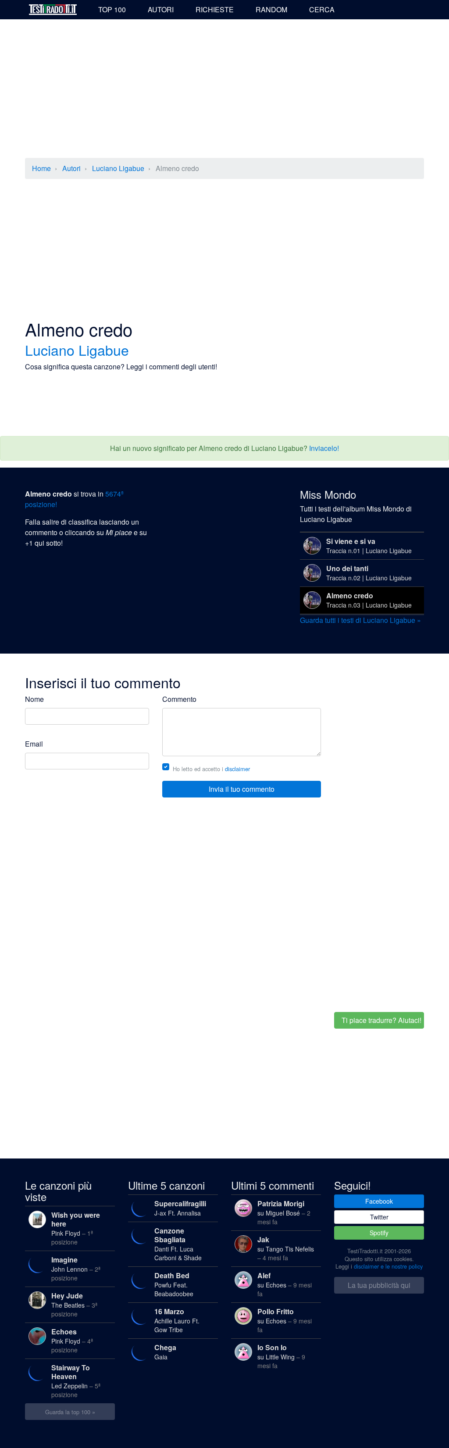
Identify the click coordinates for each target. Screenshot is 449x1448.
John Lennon (75, 1268)
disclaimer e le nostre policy (388, 1266)
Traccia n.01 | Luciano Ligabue (369, 545)
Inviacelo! (324, 448)
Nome (34, 699)
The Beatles (74, 1304)
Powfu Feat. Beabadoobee (173, 1284)
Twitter (379, 1216)
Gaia (165, 1351)
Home (41, 168)
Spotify (379, 1232)
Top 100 (112, 9)
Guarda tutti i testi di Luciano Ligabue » (360, 620)
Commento (179, 699)
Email (34, 744)
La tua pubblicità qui (379, 1285)
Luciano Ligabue (118, 168)
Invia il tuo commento (241, 789)
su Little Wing (281, 1356)
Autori (161, 9)
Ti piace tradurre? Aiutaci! (381, 1020)
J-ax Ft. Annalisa (180, 1207)
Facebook (379, 1201)
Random (271, 9)
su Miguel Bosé (283, 1212)
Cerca (322, 9)
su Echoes (284, 1284)
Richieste (215, 9)
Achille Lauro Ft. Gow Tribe (177, 1320)
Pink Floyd (75, 1228)
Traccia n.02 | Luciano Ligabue (369, 572)
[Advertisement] (224, 89)
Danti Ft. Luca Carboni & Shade (178, 1244)
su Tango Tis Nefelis (285, 1248)
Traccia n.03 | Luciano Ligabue (369, 599)
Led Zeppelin (75, 1380)
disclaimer (237, 769)
